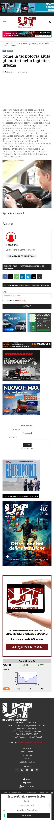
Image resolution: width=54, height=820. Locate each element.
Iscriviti (27, 306)
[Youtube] (32, 770)
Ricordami (28, 448)
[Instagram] (37, 770)
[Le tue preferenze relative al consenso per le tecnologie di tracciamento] (4, 815)
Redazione (9, 71)
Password (27, 433)
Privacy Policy (20, 300)
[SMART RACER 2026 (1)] (27, 11)
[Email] (33, 276)
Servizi (10, 51)
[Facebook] (5, 276)
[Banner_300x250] (14, 331)
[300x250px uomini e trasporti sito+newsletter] (21, 414)
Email (5, 291)
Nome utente (27, 425)
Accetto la (15, 300)
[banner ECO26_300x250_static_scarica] (39, 331)
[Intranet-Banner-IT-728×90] (27, 36)
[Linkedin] (22, 276)
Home (5, 43)
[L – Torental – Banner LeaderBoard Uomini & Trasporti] (27, 346)
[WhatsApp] (16, 276)
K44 (11, 43)
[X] (10, 276)
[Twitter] (27, 770)
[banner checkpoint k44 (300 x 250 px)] (21, 490)
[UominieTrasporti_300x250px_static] (21, 380)
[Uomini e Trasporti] (27, 22)
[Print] (39, 276)
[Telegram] (28, 276)
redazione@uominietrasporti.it (32, 742)
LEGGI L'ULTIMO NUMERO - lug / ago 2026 (21, 496)
